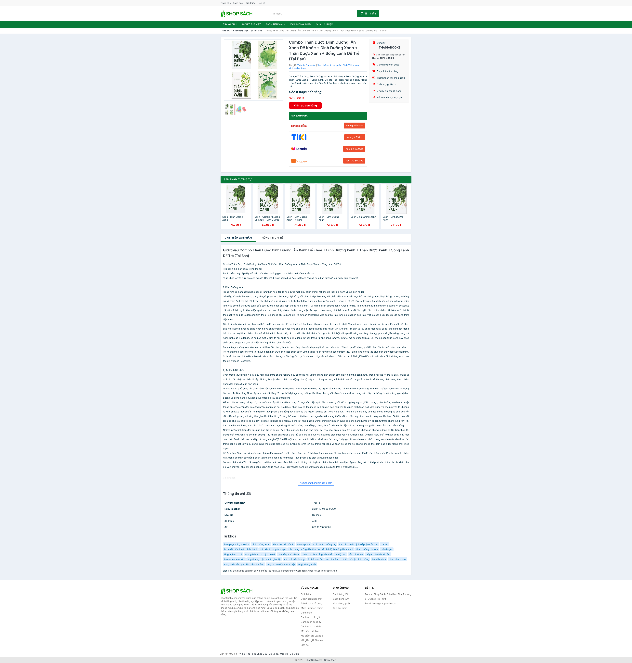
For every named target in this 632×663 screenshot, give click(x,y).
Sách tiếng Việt (240, 30)
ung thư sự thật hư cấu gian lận (264, 559)
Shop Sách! (330, 660)
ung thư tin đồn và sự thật (281, 564)
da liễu (384, 544)
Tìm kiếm (370, 13)
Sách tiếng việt (251, 24)
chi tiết (272, 237)
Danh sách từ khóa (311, 626)
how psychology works (236, 544)
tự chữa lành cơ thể (336, 559)
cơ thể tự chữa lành (288, 554)
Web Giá (284, 653)
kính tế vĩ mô (356, 554)
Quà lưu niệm (324, 24)
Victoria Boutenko (306, 65)
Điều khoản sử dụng (311, 603)
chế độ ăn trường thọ (324, 544)
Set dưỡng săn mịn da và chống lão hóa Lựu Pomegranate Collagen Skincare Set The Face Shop (285, 570)
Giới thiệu (250, 3)
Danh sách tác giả (310, 617)
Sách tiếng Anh (341, 598)
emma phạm (303, 544)
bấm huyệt (386, 549)
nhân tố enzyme (397, 559)
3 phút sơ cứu (315, 559)
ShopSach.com (314, 660)
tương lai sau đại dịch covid (260, 554)
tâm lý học (340, 554)
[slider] (229, 109)
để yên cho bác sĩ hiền (378, 554)
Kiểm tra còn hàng (305, 105)
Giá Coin (294, 653)
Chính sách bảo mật (311, 598)
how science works (234, 559)
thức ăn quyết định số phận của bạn (358, 544)
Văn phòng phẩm (300, 24)
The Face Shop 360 (256, 653)
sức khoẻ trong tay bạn (273, 549)
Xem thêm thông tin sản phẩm (316, 482)
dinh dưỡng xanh (261, 544)
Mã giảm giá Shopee (312, 640)
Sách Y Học (256, 30)
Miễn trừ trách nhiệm (312, 608)
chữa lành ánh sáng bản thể (317, 554)
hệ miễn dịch (379, 559)
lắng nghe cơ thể (233, 554)
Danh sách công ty (311, 621)
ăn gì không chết (307, 564)
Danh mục (238, 3)
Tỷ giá (241, 653)
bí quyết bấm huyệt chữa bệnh (240, 549)
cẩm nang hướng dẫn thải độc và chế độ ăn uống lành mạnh (321, 549)
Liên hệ (261, 3)
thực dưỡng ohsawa (367, 549)
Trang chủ (226, 3)
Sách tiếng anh (275, 24)
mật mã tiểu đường (294, 559)
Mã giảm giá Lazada (312, 635)
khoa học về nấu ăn (283, 544)
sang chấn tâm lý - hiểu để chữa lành (244, 564)
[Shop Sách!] (237, 590)
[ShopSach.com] (237, 13)
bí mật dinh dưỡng (359, 559)
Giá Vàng (273, 653)
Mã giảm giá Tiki (309, 631)
